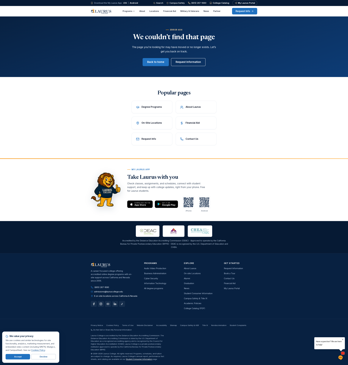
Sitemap (173, 325)
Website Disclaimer (145, 325)
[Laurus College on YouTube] (108, 304)
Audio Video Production (155, 268)
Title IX (205, 325)
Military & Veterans (189, 11)
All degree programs (153, 288)
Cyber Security (151, 278)
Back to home (155, 62)
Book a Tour (229, 273)
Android (134, 3)
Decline (43, 356)
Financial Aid (169, 11)
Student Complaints (238, 325)
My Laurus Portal (246, 3)
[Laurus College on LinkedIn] (115, 304)
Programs (127, 11)
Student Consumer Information (198, 293)
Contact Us (229, 278)
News (206, 11)
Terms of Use (127, 325)
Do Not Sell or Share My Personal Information (112, 330)
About (142, 11)
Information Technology (155, 283)
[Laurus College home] (101, 11)
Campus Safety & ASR (189, 325)
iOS (125, 3)
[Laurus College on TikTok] (122, 304)
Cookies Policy (112, 325)
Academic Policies (192, 303)
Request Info (243, 11)
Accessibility (161, 325)
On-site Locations (192, 273)
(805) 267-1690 (198, 3)
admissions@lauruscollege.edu (108, 291)
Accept (18, 356)
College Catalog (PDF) (194, 308)
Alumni (187, 278)
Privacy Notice (97, 325)
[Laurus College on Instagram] (101, 304)
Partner (216, 11)
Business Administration (155, 273)
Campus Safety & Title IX (195, 298)
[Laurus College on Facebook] (94, 304)
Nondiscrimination (218, 325)
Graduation (189, 283)
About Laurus (190, 268)
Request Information (188, 62)
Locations (154, 11)
